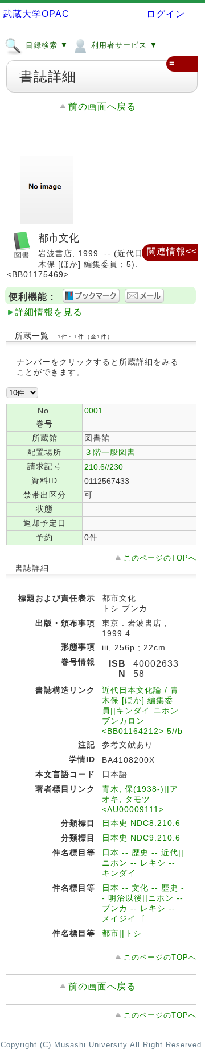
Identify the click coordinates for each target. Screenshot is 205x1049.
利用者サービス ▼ (123, 45)
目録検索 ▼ (45, 45)
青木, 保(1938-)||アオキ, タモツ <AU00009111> (140, 799)
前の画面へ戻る (102, 106)
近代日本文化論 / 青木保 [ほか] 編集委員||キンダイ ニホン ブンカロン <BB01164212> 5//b (142, 710)
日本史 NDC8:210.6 (141, 823)
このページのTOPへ (160, 558)
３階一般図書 (110, 452)
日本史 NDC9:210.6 (141, 837)
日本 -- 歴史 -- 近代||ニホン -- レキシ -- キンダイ (143, 862)
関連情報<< (172, 251)
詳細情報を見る (49, 312)
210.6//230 (103, 466)
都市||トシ (122, 933)
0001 (93, 410)
